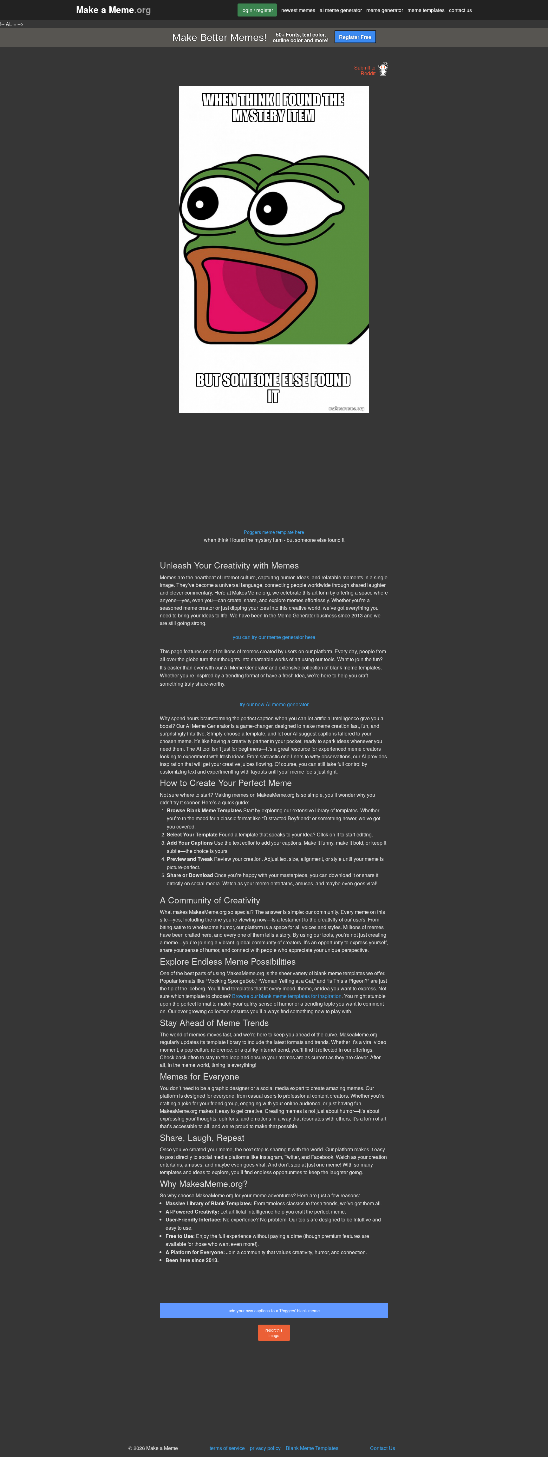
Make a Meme (113, 9)
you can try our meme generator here (274, 637)
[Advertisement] (101, 181)
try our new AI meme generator (274, 704)
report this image (274, 1332)
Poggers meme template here (274, 532)
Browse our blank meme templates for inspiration (287, 996)
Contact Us (382, 1448)
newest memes (298, 10)
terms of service (227, 1448)
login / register (257, 10)
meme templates (426, 10)
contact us (460, 10)
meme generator (384, 10)
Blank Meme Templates (312, 1448)
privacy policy (265, 1448)
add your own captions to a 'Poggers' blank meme (274, 1310)
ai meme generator (341, 10)
